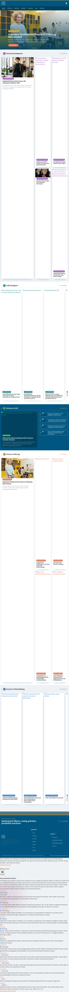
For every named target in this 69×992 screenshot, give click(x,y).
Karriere (30, 8)
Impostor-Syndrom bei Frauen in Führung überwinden (32, 36)
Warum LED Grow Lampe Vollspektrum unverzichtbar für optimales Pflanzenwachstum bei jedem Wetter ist (54, 396)
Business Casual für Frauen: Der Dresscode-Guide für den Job (42, 163)
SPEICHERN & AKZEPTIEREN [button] (8, 991)
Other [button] (1, 977)
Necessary (5, 893)
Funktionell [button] (3, 901)
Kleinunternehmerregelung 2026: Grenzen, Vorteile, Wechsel (17, 439)
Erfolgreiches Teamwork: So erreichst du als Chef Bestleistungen (42, 565)
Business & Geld (12, 408)
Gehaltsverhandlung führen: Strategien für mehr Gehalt (10, 798)
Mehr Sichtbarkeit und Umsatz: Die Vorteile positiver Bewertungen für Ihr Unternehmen (32, 800)
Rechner (42, 8)
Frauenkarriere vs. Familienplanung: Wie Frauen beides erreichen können (42, 678)
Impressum (54, 837)
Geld (36, 8)
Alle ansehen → (64, 53)
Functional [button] (3, 969)
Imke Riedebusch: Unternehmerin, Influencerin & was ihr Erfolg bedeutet (59, 678)
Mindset (23, 8)
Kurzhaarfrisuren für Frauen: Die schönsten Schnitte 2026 (14, 82)
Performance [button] (4, 909)
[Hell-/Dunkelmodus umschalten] (66, 3)
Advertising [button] (3, 953)
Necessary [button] (3, 890)
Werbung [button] (2, 927)
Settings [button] (2, 865)
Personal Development (14, 53)
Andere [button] (2, 937)
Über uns (54, 846)
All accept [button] (8, 865)
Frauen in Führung (13, 454)
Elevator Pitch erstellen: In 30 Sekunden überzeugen (42, 182)
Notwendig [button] (3, 945)
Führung (9, 8)
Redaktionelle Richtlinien (57, 843)
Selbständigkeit (12, 286)
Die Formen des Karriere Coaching (58, 563)
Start (3, 8)
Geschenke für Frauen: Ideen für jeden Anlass (59, 162)
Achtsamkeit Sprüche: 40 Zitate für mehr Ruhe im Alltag (59, 275)
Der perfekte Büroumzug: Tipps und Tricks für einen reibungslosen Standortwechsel (11, 395)
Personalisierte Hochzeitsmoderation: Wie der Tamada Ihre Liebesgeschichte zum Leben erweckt (32, 396)
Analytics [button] (2, 917)
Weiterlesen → (13, 45)
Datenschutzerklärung (57, 840)
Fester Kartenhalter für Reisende (54, 798)
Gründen (16, 8)
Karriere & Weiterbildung (15, 689)
